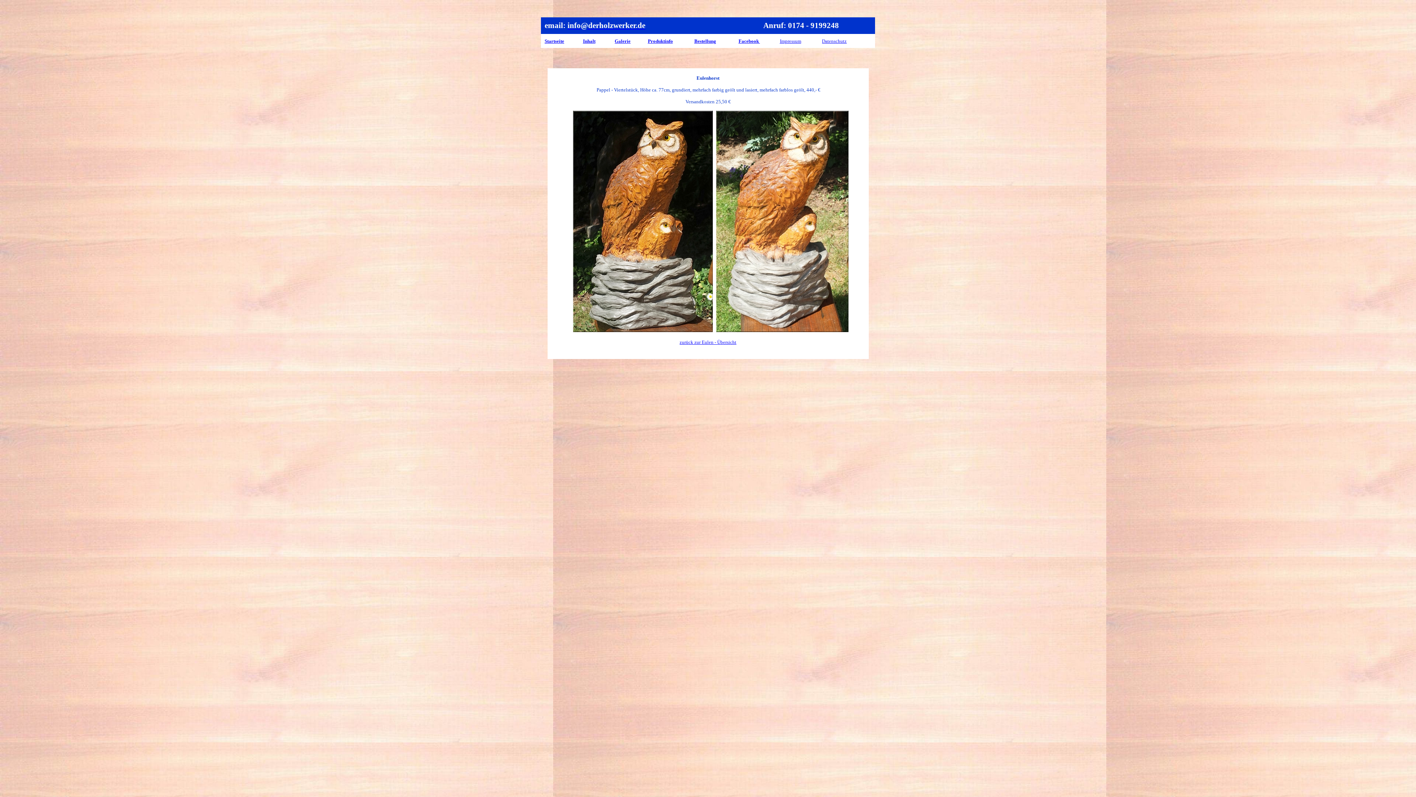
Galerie (623, 41)
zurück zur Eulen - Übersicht (708, 342)
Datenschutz (834, 41)
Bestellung (705, 41)
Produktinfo (660, 41)
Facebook (749, 41)
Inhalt (589, 41)
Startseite (554, 41)
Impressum (790, 41)
